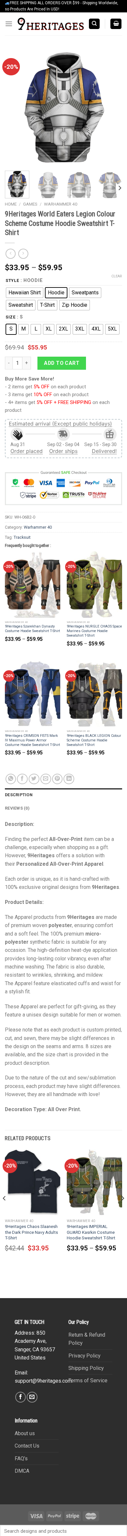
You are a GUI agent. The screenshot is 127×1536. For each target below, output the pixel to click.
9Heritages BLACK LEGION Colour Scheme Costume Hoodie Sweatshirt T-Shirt (94, 740)
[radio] (24, 293)
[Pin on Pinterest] (57, 779)
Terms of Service (87, 1380)
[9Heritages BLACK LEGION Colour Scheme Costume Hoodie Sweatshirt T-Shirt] (94, 693)
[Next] (112, 107)
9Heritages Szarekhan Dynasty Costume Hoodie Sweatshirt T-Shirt (32, 628)
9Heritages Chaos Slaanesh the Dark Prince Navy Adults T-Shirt (31, 1232)
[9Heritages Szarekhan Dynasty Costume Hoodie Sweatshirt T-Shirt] (32, 584)
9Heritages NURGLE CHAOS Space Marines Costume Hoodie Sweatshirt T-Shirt (94, 631)
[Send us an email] (32, 1397)
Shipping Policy (86, 1368)
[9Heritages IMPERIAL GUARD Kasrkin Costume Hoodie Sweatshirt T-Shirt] (94, 1182)
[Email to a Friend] (45, 779)
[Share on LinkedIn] (69, 779)
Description (19, 794)
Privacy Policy (84, 1356)
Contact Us (27, 1446)
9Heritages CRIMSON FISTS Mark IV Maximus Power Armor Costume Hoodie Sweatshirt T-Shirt (32, 740)
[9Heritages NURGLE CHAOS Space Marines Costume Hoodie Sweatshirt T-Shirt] (94, 584)
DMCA (22, 1471)
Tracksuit (22, 537)
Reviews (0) (17, 808)
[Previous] (15, 107)
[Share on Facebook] (22, 779)
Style (12, 280)
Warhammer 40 (61, 204)
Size (11, 317)
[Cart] (116, 24)
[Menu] (9, 24)
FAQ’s (21, 1458)
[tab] (63, 794)
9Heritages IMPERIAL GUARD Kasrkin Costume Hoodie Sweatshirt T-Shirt (91, 1232)
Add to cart (61, 363)
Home (11, 204)
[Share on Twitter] (34, 779)
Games (30, 204)
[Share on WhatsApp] (11, 779)
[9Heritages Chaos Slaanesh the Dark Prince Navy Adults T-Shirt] (32, 1182)
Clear (116, 276)
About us (25, 1433)
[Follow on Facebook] (20, 1397)
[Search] (94, 24)
